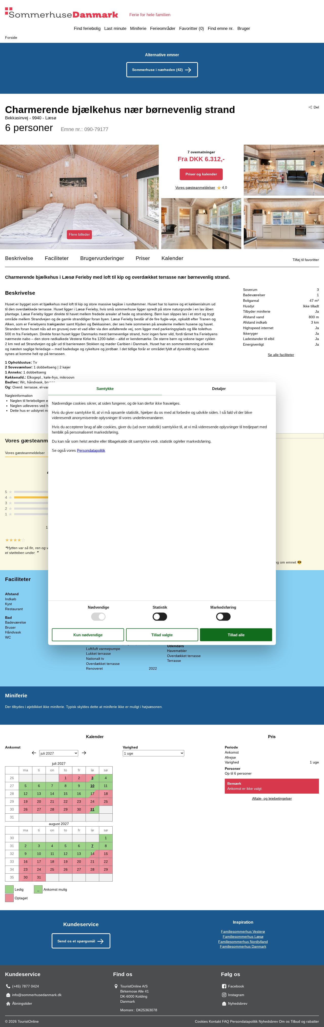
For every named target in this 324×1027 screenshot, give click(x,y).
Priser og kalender (201, 174)
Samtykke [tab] (105, 388)
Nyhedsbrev (268, 1021)
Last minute (115, 28)
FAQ (225, 1021)
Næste (84, 753)
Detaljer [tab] (219, 388)
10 (92, 786)
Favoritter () (191, 28)
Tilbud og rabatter (305, 1021)
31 (92, 809)
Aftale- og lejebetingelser (272, 798)
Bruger (243, 28)
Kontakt (215, 1021)
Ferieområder (162, 28)
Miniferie (138, 28)
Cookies (201, 1021)
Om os (284, 1021)
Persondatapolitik (244, 1021)
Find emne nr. (221, 28)
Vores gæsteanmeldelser (195, 187)
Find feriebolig (87, 28)
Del (316, 107)
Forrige (34, 753)
